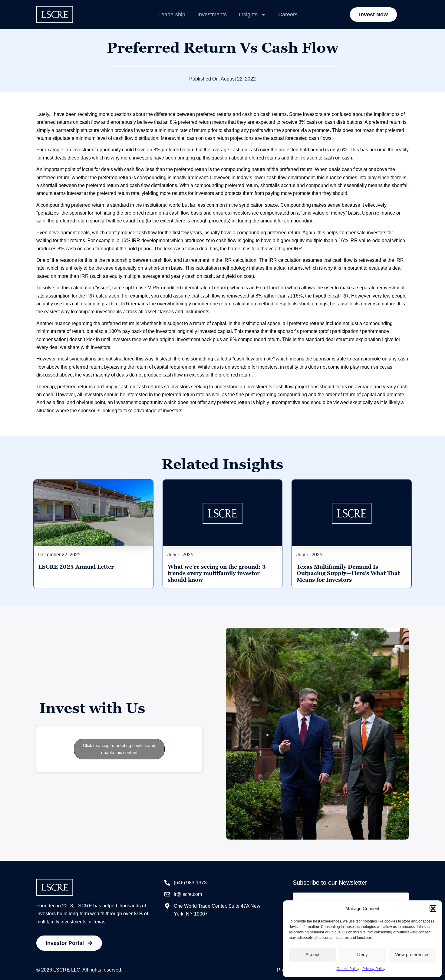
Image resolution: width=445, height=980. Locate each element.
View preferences (412, 954)
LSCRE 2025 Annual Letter (76, 567)
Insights (248, 15)
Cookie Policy (348, 969)
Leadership (171, 15)
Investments (212, 15)
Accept (312, 954)
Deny (362, 954)
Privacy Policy (373, 969)
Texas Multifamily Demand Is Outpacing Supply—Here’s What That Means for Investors (348, 573)
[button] (433, 909)
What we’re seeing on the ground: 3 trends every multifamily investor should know (217, 573)
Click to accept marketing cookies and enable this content (119, 749)
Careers (288, 15)
